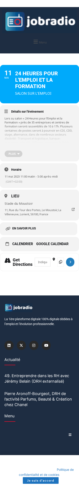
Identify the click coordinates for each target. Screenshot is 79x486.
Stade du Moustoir (19, 203)
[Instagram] (33, 345)
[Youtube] (46, 345)
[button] (39, 42)
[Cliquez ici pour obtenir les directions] (70, 262)
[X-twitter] (21, 345)
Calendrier (22, 244)
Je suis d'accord (40, 480)
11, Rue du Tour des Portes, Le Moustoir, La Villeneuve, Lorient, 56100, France (33, 212)
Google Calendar (52, 244)
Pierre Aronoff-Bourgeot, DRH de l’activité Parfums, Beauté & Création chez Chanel (38, 399)
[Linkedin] (9, 345)
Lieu (15, 196)
